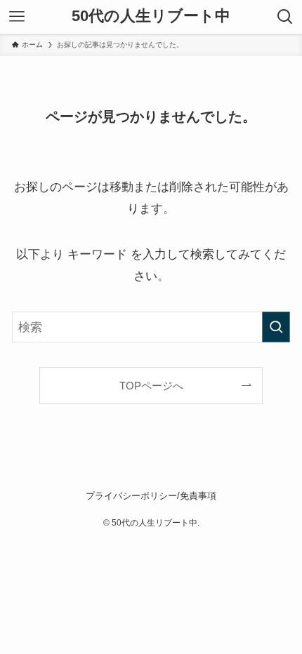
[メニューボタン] (17, 17)
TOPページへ (151, 386)
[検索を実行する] (276, 327)
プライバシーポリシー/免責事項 (151, 495)
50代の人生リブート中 (151, 17)
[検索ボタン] (285, 17)
